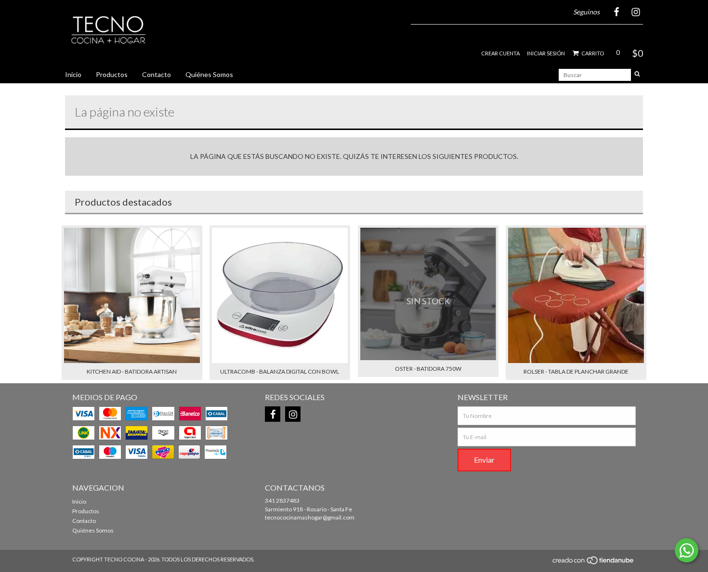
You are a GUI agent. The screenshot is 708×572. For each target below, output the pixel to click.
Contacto (156, 74)
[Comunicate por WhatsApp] (686, 550)
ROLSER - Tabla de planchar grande (576, 371)
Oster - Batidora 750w (428, 368)
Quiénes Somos (209, 74)
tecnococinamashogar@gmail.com (309, 517)
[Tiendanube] (593, 563)
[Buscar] (637, 75)
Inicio (73, 74)
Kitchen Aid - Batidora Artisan (132, 371)
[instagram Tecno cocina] (293, 414)
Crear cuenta (500, 53)
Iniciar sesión (546, 53)
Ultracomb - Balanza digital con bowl (279, 371)
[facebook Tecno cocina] (272, 414)
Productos (112, 74)
